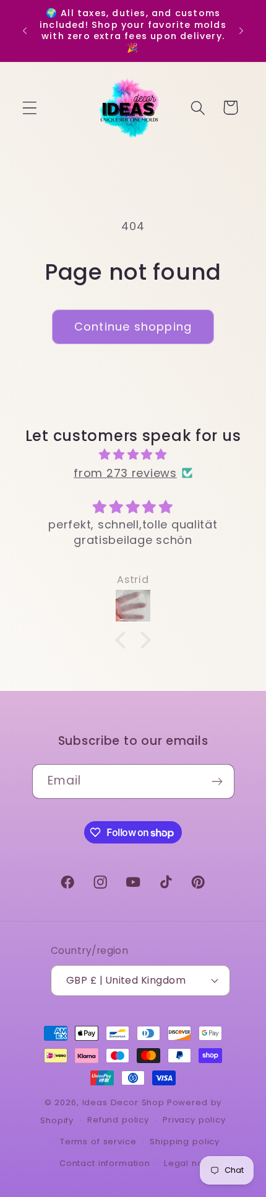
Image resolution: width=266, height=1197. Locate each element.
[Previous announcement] (24, 30)
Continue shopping (133, 326)
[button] (30, 107)
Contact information (104, 1163)
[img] (133, 454)
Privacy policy (194, 1120)
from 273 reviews (125, 473)
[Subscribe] (217, 781)
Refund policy (118, 1120)
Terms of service (98, 1141)
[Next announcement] (241, 30)
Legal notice (192, 1163)
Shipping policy (185, 1141)
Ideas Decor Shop (123, 1102)
